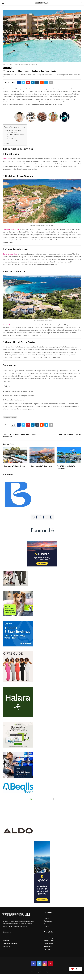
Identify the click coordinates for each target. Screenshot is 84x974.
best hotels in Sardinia (10, 417)
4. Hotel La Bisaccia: (14, 139)
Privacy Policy (48, 938)
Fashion (46, 927)
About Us (6, 938)
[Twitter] (39, 963)
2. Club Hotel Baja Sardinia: (16, 134)
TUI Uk (9, 67)
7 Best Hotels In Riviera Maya (41, 466)
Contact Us (6, 946)
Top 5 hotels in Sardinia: (13, 130)
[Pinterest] (50, 963)
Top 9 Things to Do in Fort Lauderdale (66, 467)
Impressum (48, 946)
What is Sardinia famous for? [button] (15, 400)
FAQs (7, 143)
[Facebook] (33, 963)
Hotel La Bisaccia (9, 325)
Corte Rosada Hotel (10, 254)
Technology (48, 921)
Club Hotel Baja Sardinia (11, 229)
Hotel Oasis (7, 159)
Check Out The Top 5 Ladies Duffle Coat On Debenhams (20, 436)
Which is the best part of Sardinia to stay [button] (19, 391)
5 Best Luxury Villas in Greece (14, 466)
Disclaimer (6, 941)
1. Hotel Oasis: (12, 132)
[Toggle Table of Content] (22, 127)
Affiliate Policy (48, 941)
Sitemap (47, 949)
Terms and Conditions (10, 943)
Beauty (46, 918)
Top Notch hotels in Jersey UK (69, 435)
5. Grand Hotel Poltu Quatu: (16, 141)
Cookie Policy (48, 943)
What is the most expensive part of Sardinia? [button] (20, 395)
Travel (4, 67)
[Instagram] (45, 963)
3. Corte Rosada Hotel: (15, 136)
